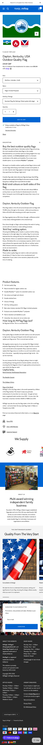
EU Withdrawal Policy (30, 707)
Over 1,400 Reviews (12, 426)
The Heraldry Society (8, 377)
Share (4, 134)
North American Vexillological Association (14, 372)
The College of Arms (8, 382)
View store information (10, 130)
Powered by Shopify (18, 720)
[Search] (8, 9)
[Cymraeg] (14, 742)
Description (7, 142)
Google (29, 659)
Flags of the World (8, 387)
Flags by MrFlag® (9, 52)
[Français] (8, 742)
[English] (6, 742)
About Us (36, 413)
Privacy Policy (28, 703)
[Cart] (39, 9)
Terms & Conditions (29, 700)
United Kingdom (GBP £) (10, 714)
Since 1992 (10, 421)
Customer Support (12, 432)
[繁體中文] (3, 742)
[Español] (11, 742)
